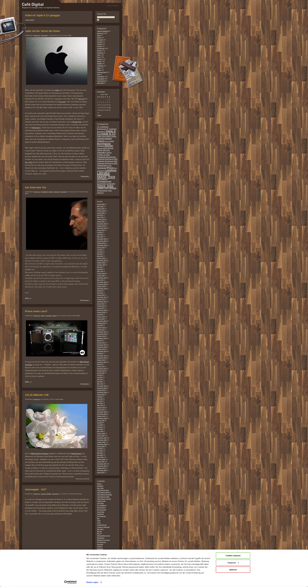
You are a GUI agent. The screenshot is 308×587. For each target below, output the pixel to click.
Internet (50, 191)
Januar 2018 (100, 295)
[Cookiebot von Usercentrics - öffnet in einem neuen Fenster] (70, 582)
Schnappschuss (102, 72)
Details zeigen (92, 582)
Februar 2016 (101, 316)
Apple (57, 90)
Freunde (99, 42)
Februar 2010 (101, 407)
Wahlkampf (100, 193)
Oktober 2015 (101, 323)
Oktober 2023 (101, 243)
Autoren (101, 138)
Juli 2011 (99, 375)
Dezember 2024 (101, 223)
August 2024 (100, 230)
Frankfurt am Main (103, 155)
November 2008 (101, 440)
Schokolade (101, 184)
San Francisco (102, 179)
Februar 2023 (101, 258)
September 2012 (102, 362)
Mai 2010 (99, 401)
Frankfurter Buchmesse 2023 (107, 161)
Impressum (115, 5)
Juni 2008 (100, 450)
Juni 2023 (100, 252)
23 (109, 107)
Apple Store (101, 136)
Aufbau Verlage (111, 136)
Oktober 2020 (101, 265)
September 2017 (102, 301)
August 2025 (100, 213)
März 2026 (100, 206)
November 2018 (101, 284)
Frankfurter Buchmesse (106, 157)
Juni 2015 (100, 325)
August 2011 (100, 373)
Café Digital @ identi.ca (104, 492)
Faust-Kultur (100, 512)
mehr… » (28, 298)
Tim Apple (62, 101)
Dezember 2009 (101, 412)
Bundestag (101, 146)
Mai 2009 (99, 427)
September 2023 (102, 245)
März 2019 (100, 280)
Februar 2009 (101, 433)
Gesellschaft (44, 191)
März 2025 (100, 217)
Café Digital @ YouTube (104, 499)
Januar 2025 (100, 221)
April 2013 (100, 353)
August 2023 (100, 247)
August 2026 (100, 204)
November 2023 (101, 241)
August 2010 (100, 394)
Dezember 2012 (101, 355)
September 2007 (102, 470)
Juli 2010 (99, 396)
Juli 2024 (99, 232)
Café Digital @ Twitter (103, 496)
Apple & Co (37, 35)
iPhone (110, 168)
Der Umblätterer (101, 505)
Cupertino (100, 148)
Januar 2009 (100, 435)
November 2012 (101, 357)
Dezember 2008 (101, 438)
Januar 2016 (100, 319)
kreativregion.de (101, 525)
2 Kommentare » (84, 300)
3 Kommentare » (84, 384)
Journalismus (101, 170)
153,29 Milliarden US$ (36, 395)
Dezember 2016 (101, 310)
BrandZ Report (76, 453)
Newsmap (100, 548)
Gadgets (54, 315)
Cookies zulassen (233, 556)
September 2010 (102, 392)
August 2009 (100, 420)
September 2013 (102, 351)
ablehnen (233, 570)
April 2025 (100, 215)
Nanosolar (100, 544)
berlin (112, 141)
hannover (101, 168)
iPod (115, 168)
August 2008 (100, 446)
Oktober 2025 (101, 210)
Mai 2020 (99, 267)
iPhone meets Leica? (36, 311)
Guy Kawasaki (101, 516)
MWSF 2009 (106, 177)
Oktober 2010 (101, 390)
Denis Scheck (108, 148)
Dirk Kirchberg (101, 507)
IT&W (98, 520)
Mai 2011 (99, 379)
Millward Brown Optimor (39, 453)
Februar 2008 (101, 459)
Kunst (98, 57)
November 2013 (101, 347)
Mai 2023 (99, 254)
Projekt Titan (76, 122)
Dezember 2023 (101, 239)
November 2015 (101, 321)
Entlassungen (36, 127)
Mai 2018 (99, 290)
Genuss (99, 46)
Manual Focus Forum (103, 540)
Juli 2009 (99, 422)
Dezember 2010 (101, 386)
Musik (99, 68)
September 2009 (102, 418)
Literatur (99, 59)
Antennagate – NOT (35, 489)
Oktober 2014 (101, 336)
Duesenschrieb (101, 509)
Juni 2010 (100, 399)
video (110, 191)
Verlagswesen (102, 191)
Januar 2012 (100, 366)
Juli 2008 (99, 448)
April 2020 (100, 269)
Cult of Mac (100, 503)
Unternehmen (101, 81)
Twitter (100, 188)
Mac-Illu (99, 531)
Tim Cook (81, 99)
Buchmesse (104, 143)
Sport (98, 74)
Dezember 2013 (101, 345)
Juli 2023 (99, 249)
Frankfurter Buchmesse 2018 (107, 159)
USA (106, 188)
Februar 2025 (101, 219)
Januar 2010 (100, 409)
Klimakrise (100, 52)
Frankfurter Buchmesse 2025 (107, 163)
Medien (99, 61)
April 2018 (100, 293)
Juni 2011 (100, 377)
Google (109, 165)
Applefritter (100, 486)
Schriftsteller (110, 184)
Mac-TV (99, 533)
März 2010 (100, 405)
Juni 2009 (100, 425)
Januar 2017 (100, 308)
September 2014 (102, 338)
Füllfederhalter (102, 166)
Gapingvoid (100, 514)
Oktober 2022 (101, 262)
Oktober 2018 (101, 286)
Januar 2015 (100, 329)
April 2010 (100, 403)
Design (43, 315)
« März (99, 115)
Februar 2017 (101, 306)
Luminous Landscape (103, 527)
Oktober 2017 (101, 299)
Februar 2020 (101, 273)
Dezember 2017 (101, 297)
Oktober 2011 (101, 370)
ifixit (98, 518)
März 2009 (100, 431)
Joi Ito (99, 522)
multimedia (56, 191)
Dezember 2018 (101, 282)
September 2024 (102, 228)
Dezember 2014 (101, 332)
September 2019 (102, 277)
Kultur (98, 55)
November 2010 (101, 388)
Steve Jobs (28, 162)
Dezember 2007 (101, 463)
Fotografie (48, 315)
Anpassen (232, 563)
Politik (98, 70)
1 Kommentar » (85, 176)
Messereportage (103, 175)
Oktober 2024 (101, 226)
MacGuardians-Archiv (103, 535)
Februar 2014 (101, 342)
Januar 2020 (100, 275)
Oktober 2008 (101, 442)
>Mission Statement (103, 31)
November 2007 (101, 466)
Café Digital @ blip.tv (103, 490)
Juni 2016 (100, 314)
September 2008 (102, 444)
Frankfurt (108, 153)
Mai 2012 (99, 364)
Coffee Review (101, 501)
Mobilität (48, 493)
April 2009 (100, 429)
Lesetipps (110, 170)
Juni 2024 (100, 234)
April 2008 (100, 455)
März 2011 (100, 383)
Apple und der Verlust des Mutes (42, 31)
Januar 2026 (100, 208)
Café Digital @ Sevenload (104, 494)
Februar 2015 (101, 327)
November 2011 (101, 368)
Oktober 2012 (101, 360)
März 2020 (100, 271)
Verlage (112, 188)
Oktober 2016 (101, 312)
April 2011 (100, 381)
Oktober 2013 (101, 349)
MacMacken (100, 538)
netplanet (99, 546)
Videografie (100, 83)
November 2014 (101, 334)
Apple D (99, 484)
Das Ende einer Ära (35, 187)
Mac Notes (100, 529)
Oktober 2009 (101, 416)
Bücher (109, 145)
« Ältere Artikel (29, 20)
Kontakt (109, 5)
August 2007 (100, 472)
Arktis (98, 35)
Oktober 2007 (101, 468)
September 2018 (102, 288)
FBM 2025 (106, 150)
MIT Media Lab (101, 542)
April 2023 (100, 256)
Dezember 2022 (101, 260)
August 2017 (100, 303)
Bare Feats (100, 488)
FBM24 (99, 150)
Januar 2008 (100, 461)
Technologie (44, 35)
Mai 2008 (99, 453)
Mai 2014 (99, 340)
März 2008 (100, 457)
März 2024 (100, 236)
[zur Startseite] (41, 8)
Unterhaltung (101, 78)
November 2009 (101, 414)
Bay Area (107, 141)
